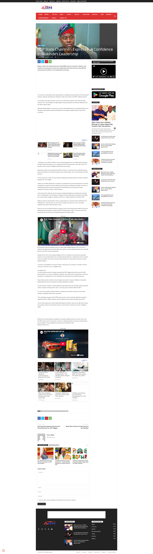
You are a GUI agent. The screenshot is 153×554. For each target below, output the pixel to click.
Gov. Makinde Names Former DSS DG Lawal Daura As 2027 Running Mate (45, 462)
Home (40, 14)
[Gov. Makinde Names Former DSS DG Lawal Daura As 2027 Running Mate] (45, 453)
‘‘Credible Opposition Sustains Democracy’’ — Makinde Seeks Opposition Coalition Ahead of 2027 (62, 462)
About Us (46, 1)
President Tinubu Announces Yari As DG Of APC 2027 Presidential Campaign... (108, 161)
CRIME (61, 14)
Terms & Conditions (81, 1)
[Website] (49, 529)
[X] (42, 61)
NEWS (42, 21)
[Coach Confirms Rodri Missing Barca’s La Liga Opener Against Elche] (96, 146)
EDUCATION (86, 14)
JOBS (102, 14)
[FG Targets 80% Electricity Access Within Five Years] (96, 154)
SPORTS (69, 14)
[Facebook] (39, 61)
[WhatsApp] (50, 61)
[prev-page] (86, 445)
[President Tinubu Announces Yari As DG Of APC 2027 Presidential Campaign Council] (96, 162)
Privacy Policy (65, 1)
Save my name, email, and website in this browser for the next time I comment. (57, 500)
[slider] (102, 76)
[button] (115, 16)
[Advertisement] (88, 7)
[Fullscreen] (113, 76)
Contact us (52, 1)
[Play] (94, 76)
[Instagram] (42, 529)
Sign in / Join (39, 1)
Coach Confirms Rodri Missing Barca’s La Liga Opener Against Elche (108, 145)
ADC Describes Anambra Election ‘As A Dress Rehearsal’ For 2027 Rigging (49, 427)
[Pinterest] (46, 61)
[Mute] (111, 76)
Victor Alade (41, 57)
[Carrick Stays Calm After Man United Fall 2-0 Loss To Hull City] (96, 139)
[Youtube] (52, 529)
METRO (46, 14)
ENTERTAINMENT (43, 18)
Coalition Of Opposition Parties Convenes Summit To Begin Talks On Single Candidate (80, 462)
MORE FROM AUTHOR (53, 445)
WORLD (54, 18)
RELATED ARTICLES (43, 445)
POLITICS (54, 14)
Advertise (58, 1)
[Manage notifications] (3, 550)
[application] (104, 71)
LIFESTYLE (94, 14)
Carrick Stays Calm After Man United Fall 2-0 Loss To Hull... (108, 137)
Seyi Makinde (65, 411)
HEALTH (77, 14)
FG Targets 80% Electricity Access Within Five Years (107, 152)
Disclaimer (73, 1)
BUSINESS (108, 14)
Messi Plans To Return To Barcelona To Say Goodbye (77, 427)
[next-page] (88, 445)
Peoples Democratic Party (56, 411)
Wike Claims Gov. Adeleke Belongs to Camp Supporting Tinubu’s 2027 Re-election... (102, 124)
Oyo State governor (45, 411)
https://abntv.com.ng (51, 437)
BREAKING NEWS (96, 531)
